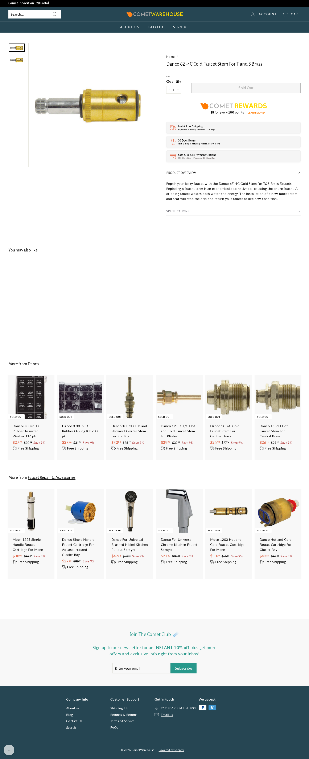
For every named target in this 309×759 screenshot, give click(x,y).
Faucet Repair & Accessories (51, 477)
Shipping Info (119, 708)
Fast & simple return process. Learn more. (199, 143)
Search (71, 727)
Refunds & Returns (123, 715)
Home (170, 56)
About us (129, 27)
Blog (69, 715)
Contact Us (74, 721)
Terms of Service (122, 721)
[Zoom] (90, 105)
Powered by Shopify (171, 750)
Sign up (181, 27)
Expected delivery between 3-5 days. (197, 129)
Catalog (156, 27)
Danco (33, 364)
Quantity (173, 81)
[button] (233, 173)
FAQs (114, 727)
